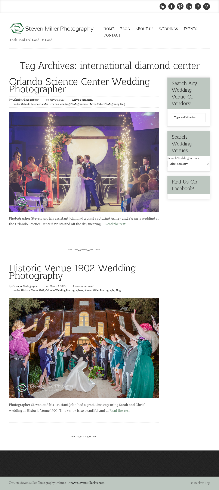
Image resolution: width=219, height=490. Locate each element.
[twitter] (162, 6)
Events (190, 29)
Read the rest (115, 224)
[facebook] (171, 6)
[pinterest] (180, 6)
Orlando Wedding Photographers (68, 104)
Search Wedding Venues (183, 158)
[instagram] (206, 6)
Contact (112, 35)
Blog (125, 29)
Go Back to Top (200, 483)
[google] (197, 6)
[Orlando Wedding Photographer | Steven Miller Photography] (52, 29)
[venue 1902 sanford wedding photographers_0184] (84, 348)
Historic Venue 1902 (32, 290)
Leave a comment (82, 99)
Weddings (168, 29)
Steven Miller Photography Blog (107, 104)
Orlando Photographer (25, 99)
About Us (144, 29)
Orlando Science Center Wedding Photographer (79, 85)
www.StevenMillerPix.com (87, 483)
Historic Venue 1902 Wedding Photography (72, 271)
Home (109, 29)
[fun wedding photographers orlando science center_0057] (84, 162)
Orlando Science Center (34, 104)
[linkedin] (189, 6)
